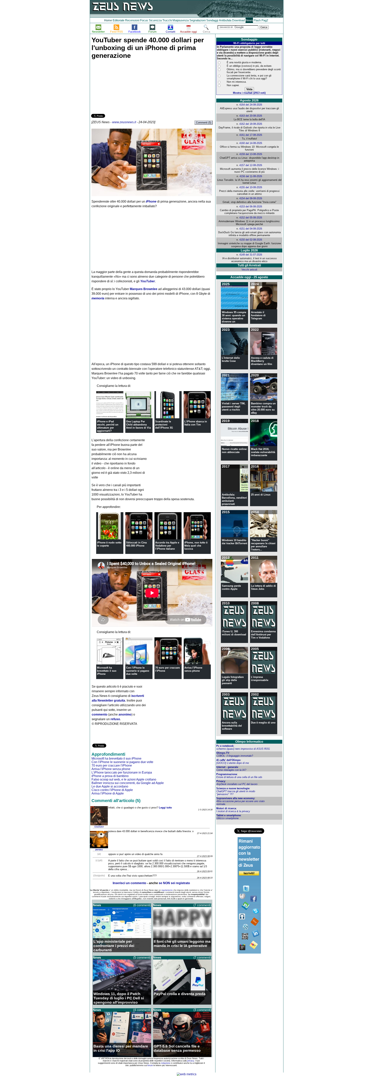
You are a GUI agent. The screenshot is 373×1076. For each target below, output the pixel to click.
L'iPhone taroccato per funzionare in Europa (122, 772)
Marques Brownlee (143, 289)
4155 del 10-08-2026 (250, 187)
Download (238, 20)
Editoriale (118, 20)
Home (108, 20)
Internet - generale (227, 767)
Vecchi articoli (249, 269)
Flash (257, 20)
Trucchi (167, 20)
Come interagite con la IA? (231, 769)
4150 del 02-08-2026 (250, 239)
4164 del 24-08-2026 (250, 104)
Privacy (220, 781)
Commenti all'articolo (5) (116, 800)
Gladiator (99, 826)
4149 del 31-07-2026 (250, 254)
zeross (99, 849)
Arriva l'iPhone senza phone (193, 669)
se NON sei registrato (174, 883)
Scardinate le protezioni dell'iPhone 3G (164, 424)
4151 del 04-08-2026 (250, 228)
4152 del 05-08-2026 (250, 217)
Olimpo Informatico (249, 741)
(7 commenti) (202, 905)
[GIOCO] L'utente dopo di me (232, 763)
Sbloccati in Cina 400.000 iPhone (136, 544)
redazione (165, 1063)
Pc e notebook (225, 745)
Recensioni (132, 20)
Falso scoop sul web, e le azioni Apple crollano (124, 779)
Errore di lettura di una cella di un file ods (239, 777)
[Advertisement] (120, 86)
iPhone (151, 201)
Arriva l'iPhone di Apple (108, 793)
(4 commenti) (142, 1010)
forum (150, 1065)
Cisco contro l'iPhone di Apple (112, 790)
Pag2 (264, 20)
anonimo (125, 714)
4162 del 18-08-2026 (250, 123)
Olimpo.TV (222, 752)
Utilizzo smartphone (227, 818)
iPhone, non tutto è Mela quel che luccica (195, 545)
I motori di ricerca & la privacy (233, 811)
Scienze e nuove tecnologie (232, 788)
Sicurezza (155, 20)
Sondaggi (212, 20)
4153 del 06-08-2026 (250, 206)
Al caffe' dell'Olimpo (228, 760)
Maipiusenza (181, 20)
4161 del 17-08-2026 (250, 134)
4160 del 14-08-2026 (250, 143)
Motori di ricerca (226, 808)
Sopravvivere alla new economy (235, 798)
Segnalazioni (197, 20)
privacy (190, 1061)
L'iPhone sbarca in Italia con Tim (195, 423)
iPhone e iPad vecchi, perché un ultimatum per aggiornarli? (107, 426)
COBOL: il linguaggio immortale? (234, 755)
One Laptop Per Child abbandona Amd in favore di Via (138, 424)
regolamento (167, 890)
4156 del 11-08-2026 (251, 176)
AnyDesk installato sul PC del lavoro (236, 784)
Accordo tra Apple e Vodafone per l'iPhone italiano (167, 545)
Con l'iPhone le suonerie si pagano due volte (137, 670)
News (249, 20)
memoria (98, 298)
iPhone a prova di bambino (110, 776)
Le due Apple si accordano (110, 786)
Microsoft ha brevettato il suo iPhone (106, 670)
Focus (144, 20)
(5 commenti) (142, 957)
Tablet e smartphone (228, 815)
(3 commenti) (202, 1010)
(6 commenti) (142, 905)
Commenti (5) (203, 122)
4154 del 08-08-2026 (250, 198)
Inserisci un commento (129, 883)
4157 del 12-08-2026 (250, 165)
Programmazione (226, 774)
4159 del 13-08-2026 (250, 154)
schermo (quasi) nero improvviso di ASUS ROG (243, 748)
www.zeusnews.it (124, 122)
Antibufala (225, 20)
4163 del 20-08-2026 (250, 115)
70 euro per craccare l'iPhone (112, 765)
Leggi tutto (165, 807)
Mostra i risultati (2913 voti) (249, 92)
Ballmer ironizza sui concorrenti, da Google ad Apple (128, 783)
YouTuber (147, 281)
